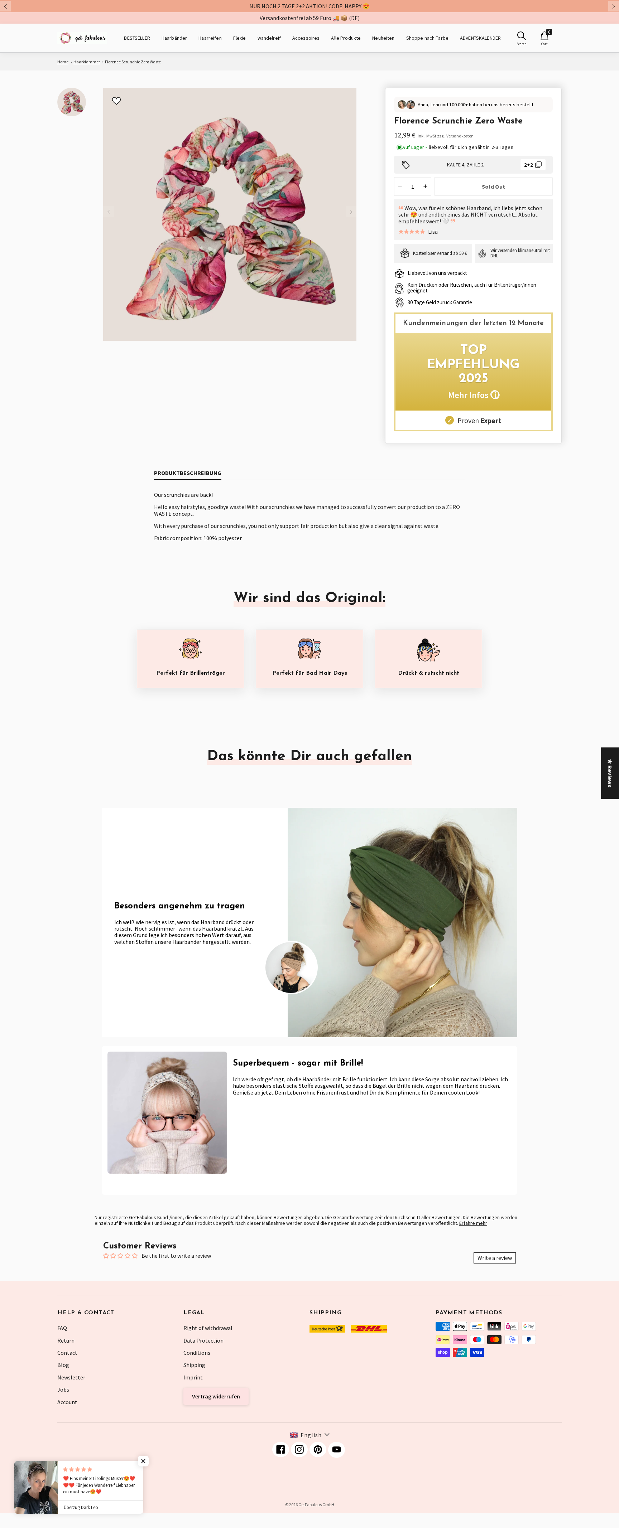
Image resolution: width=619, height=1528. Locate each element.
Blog (63, 1364)
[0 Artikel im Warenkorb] (544, 35)
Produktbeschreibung (187, 473)
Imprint (193, 1377)
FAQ (62, 1327)
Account (67, 1402)
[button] (143, 1461)
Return (66, 1340)
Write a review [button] (495, 1257)
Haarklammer (86, 61)
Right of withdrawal (207, 1327)
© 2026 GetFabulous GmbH (309, 1504)
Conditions (196, 1352)
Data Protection (203, 1340)
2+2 (528, 164)
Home (62, 61)
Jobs (63, 1389)
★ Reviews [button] (610, 773)
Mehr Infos (473, 395)
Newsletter (71, 1377)
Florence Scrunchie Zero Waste (133, 61)
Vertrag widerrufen (216, 1396)
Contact (67, 1352)
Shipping (194, 1364)
